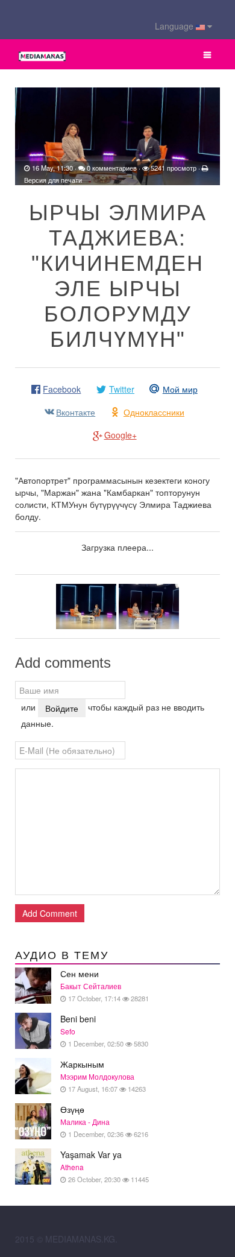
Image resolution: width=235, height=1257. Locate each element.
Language (175, 26)
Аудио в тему (61, 955)
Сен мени (104, 985)
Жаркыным (103, 1076)
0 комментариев (112, 168)
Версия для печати (53, 180)
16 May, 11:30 (52, 168)
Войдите (61, 708)
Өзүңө (104, 1121)
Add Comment (49, 913)
